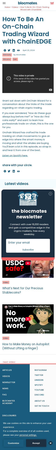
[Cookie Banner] (28, 434)
